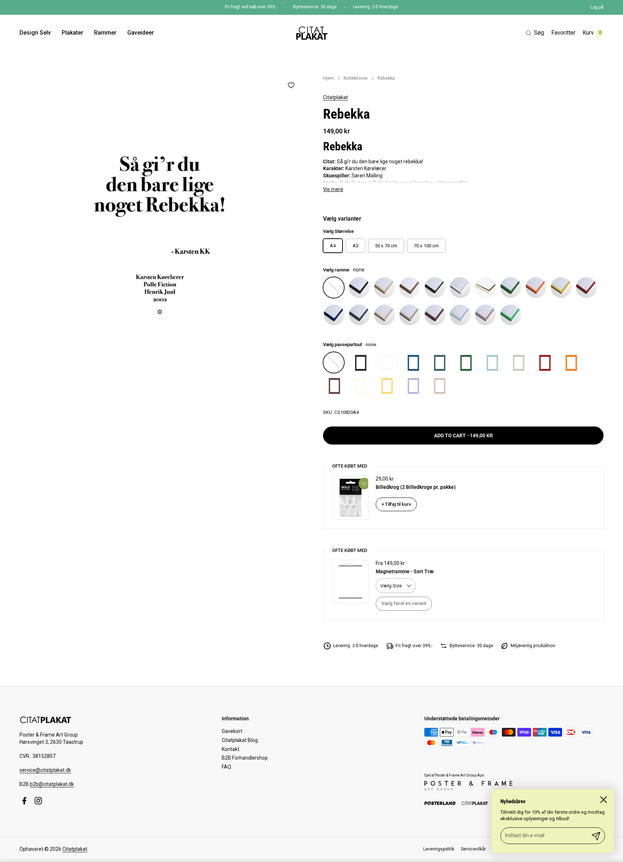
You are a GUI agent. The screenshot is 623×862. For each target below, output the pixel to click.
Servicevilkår (473, 849)
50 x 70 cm (386, 245)
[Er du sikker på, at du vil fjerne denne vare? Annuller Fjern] (159, 216)
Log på (597, 7)
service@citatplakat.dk (45, 770)
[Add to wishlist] (291, 85)
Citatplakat (335, 97)
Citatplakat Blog (240, 740)
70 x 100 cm (426, 245)
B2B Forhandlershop (245, 758)
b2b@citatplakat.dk (52, 784)
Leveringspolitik (438, 849)
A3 (355, 245)
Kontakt (230, 749)
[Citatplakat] (311, 33)
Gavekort (232, 731)
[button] (535, 32)
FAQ (226, 767)
